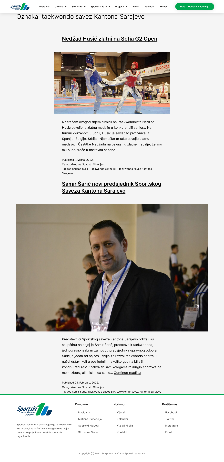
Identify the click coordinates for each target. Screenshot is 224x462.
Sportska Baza (99, 6)
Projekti (119, 6)
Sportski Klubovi (88, 425)
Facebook (171, 412)
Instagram (171, 425)
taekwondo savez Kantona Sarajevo (139, 391)
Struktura (77, 6)
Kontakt (164, 6)
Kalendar (150, 6)
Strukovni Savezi (88, 432)
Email (168, 432)
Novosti (87, 164)
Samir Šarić (79, 391)
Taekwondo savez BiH (104, 168)
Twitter (169, 419)
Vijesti (135, 6)
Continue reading (127, 373)
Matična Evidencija (90, 419)
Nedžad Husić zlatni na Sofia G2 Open (109, 38)
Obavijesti (99, 164)
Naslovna (44, 6)
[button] (194, 6)
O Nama (59, 6)
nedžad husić (80, 168)
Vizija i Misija (125, 425)
